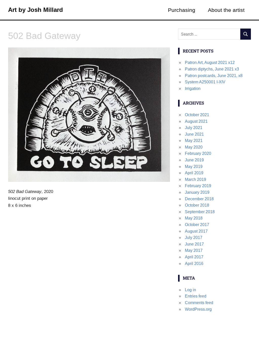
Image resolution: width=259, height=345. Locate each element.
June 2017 (194, 244)
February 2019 (198, 186)
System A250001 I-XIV (205, 82)
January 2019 (197, 192)
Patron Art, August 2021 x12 (210, 62)
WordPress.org (198, 309)
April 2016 (194, 263)
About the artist (226, 10)
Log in (190, 290)
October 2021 (197, 115)
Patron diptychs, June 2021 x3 (212, 69)
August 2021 (196, 121)
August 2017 (196, 231)
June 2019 (194, 160)
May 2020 (194, 147)
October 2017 (197, 225)
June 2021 (194, 134)
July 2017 (193, 237)
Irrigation (193, 88)
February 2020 (198, 153)
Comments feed (199, 303)
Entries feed (195, 296)
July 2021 (193, 128)
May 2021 (194, 140)
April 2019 (194, 173)
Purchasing (181, 10)
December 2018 (199, 199)
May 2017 (194, 250)
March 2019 (195, 179)
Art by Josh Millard (35, 9)
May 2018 (194, 218)
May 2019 (194, 166)
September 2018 (200, 212)
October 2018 (197, 205)
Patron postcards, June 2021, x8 (214, 75)
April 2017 (194, 257)
